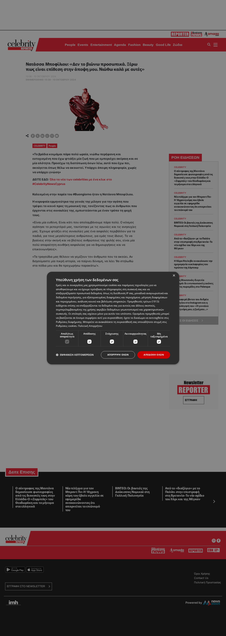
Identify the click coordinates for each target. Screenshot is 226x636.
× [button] (174, 275)
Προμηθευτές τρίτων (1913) (143, 301)
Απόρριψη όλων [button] (118, 354)
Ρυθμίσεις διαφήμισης (69, 322)
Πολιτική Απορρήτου (90, 326)
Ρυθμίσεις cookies (66, 326)
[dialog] (113, 318)
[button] (75, 355)
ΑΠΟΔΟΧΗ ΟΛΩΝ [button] (154, 354)
